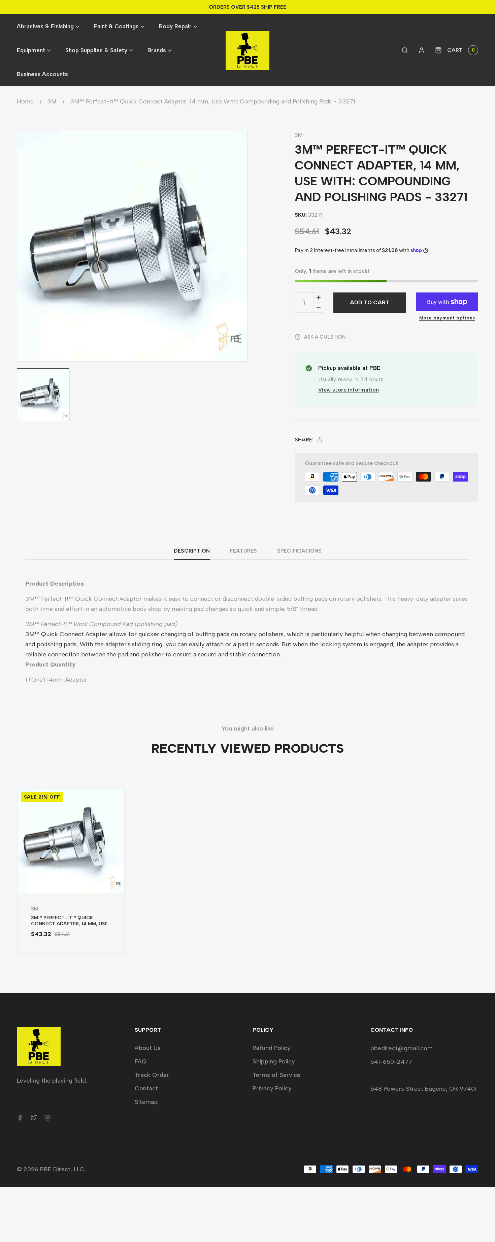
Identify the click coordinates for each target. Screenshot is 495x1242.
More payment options (447, 318)
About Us (148, 1048)
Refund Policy (272, 1048)
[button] (48, 26)
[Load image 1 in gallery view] (43, 394)
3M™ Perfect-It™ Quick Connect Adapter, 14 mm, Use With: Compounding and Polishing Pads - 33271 (212, 101)
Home (25, 101)
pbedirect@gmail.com (401, 1048)
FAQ (140, 1061)
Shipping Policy (274, 1061)
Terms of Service (276, 1075)
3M (52, 101)
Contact (146, 1088)
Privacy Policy (272, 1088)
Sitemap (146, 1102)
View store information (348, 389)
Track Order (152, 1075)
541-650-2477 (391, 1061)
